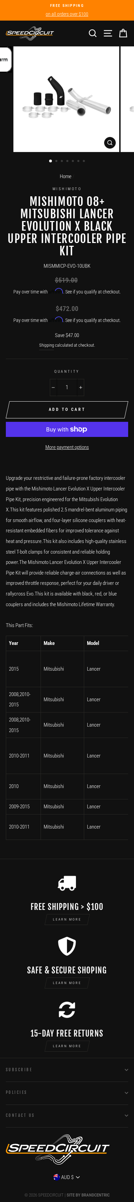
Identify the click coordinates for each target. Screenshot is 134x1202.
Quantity (67, 371)
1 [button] (51, 161)
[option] (67, 10)
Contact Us (20, 1115)
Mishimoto (67, 188)
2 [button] (57, 161)
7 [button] (84, 161)
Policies (16, 1092)
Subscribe (19, 1069)
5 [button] (73, 161)
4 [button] (68, 161)
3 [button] (62, 161)
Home (65, 176)
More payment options (67, 447)
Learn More (67, 919)
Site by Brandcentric (88, 1195)
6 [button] (79, 161)
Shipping (46, 345)
